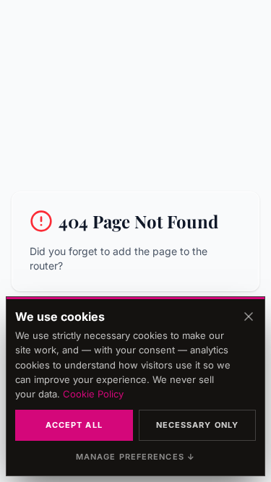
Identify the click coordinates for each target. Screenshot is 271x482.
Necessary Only (197, 425)
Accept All (74, 425)
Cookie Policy (93, 394)
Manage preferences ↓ (135, 457)
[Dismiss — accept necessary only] (248, 316)
